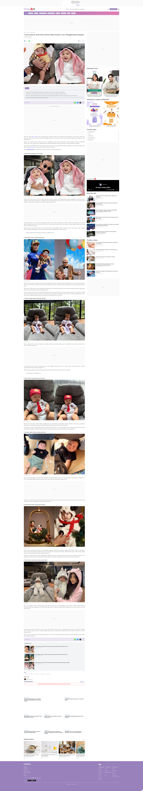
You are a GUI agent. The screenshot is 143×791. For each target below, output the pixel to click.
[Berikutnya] (85, 743)
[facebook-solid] (78, 103)
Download (25, 777)
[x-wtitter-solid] (80, 103)
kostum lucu (33, 147)
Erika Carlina (35, 136)
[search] (108, 9)
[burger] (118, 9)
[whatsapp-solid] (75, 103)
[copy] (83, 103)
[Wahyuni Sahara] (25, 679)
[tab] (27, 88)
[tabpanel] (54, 95)
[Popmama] (29, 9)
